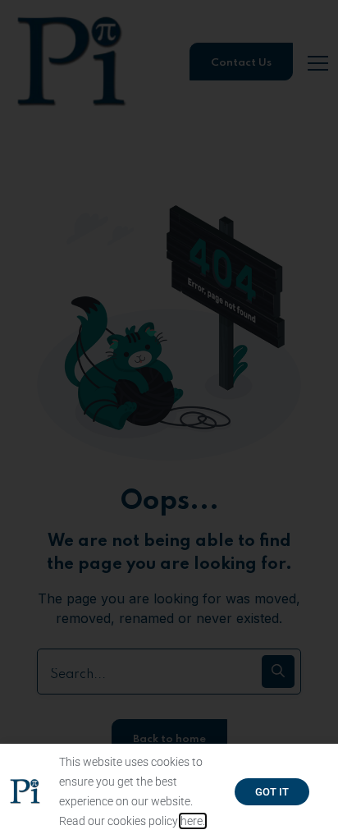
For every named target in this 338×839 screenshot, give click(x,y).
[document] (169, 419)
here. (192, 821)
